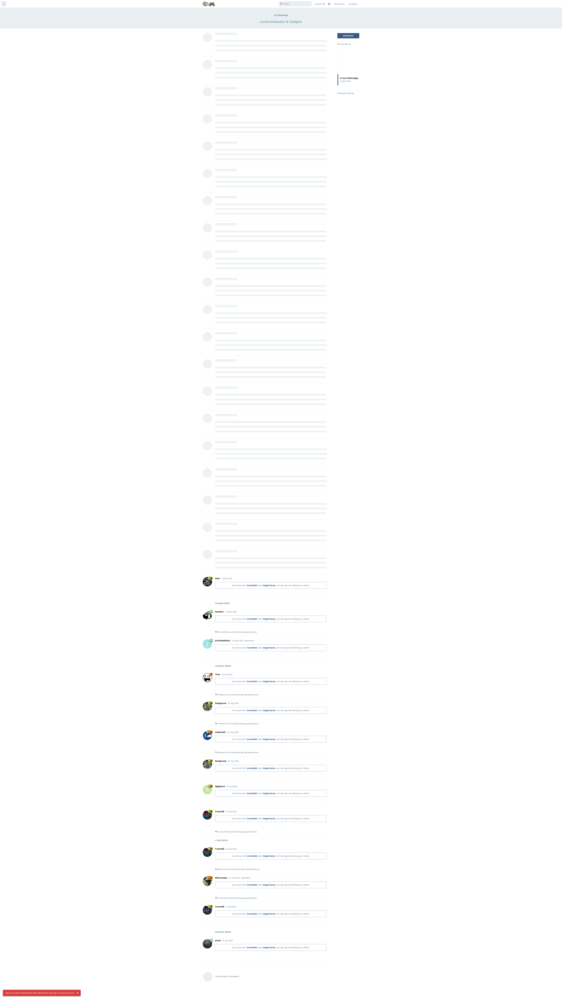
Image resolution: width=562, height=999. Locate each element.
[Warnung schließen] (77, 993)
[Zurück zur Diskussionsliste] (3, 3)
